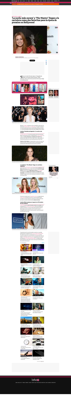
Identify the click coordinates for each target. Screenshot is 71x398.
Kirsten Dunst (22, 197)
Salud (35, 382)
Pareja (24, 382)
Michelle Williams (33, 238)
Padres (27, 382)
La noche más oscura (24, 134)
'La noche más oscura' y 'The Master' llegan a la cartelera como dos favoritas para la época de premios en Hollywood (35, 2)
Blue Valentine (30, 237)
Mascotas (43, 382)
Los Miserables (33, 126)
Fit (21, 382)
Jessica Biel (22, 205)
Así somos (37, 234)
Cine (15, 2)
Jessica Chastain (40, 135)
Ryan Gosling (27, 238)
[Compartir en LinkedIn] (46, 64)
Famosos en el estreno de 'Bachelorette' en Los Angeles (25, 82)
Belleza (19, 382)
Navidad (49, 382)
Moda (17, 382)
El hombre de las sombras (30, 206)
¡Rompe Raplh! (27, 126)
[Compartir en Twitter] (46, 60)
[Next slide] (57, 171)
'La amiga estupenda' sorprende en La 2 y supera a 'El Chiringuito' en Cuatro (27, 4)
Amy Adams (40, 170)
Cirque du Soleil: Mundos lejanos (37, 233)
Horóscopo (53, 382)
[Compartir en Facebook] (46, 62)
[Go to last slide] (50, 171)
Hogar (33, 382)
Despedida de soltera (33, 196)
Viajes (46, 382)
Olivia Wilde (25, 237)
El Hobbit (25, 125)
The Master (28, 167)
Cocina (30, 382)
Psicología (39, 382)
